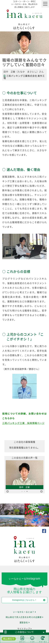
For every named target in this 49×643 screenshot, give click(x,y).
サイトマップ (24, 629)
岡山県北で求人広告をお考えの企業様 (24, 617)
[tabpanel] (24, 447)
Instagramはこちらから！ (24, 600)
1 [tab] (22, 491)
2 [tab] (24, 491)
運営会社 (24, 622)
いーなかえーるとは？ (24, 612)
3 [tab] (27, 491)
